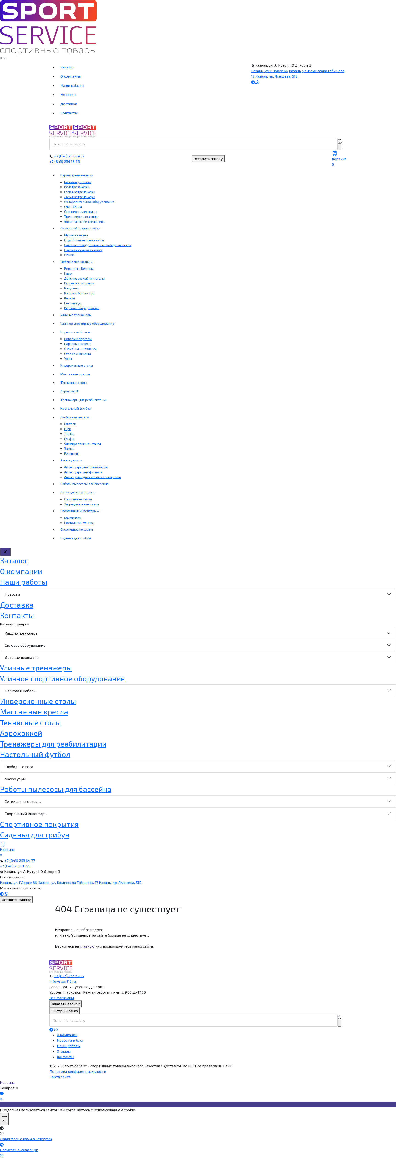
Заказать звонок (65, 1004)
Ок (4, 1121)
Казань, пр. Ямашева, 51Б (276, 76)
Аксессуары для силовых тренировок (92, 477)
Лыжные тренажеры (79, 197)
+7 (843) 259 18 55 (65, 161)
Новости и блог (70, 1040)
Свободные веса (73, 417)
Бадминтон (72, 518)
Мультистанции (76, 235)
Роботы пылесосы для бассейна (84, 484)
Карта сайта (60, 1077)
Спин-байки (73, 207)
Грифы (69, 439)
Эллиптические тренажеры (84, 221)
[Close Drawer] (5, 552)
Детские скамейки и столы (84, 278)
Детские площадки (75, 262)
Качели (69, 298)
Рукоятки (71, 453)
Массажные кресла (75, 374)
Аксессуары (69, 460)
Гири (67, 429)
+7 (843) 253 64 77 (69, 156)
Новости (68, 94)
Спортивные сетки (78, 499)
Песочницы (72, 303)
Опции (69, 255)
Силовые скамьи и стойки (83, 250)
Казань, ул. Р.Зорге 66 (269, 70)
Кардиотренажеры (75, 175)
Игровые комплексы (79, 283)
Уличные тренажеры (75, 315)
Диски (69, 434)
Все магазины (62, 997)
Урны (68, 358)
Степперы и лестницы (80, 211)
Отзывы (64, 1051)
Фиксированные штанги (82, 444)
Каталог (67, 67)
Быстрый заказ (64, 1010)
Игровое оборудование (81, 308)
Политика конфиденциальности (78, 1071)
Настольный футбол (75, 408)
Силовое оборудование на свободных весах (97, 245)
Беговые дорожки (77, 182)
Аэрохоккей (69, 391)
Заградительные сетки (81, 504)
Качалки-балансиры (79, 293)
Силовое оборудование (78, 228)
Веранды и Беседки (79, 268)
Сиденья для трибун (75, 538)
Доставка (68, 103)
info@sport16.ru (63, 981)
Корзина (7, 1082)
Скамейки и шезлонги (80, 349)
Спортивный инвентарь (78, 511)
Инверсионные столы (76, 365)
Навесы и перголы (78, 339)
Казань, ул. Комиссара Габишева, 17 (68, 882)
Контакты (69, 113)
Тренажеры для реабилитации (83, 400)
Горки (68, 273)
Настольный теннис (79, 523)
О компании (70, 76)
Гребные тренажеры (79, 192)
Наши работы (72, 85)
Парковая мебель (74, 332)
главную (87, 946)
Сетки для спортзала (76, 492)
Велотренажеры (76, 187)
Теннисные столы (73, 382)
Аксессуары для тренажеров (86, 467)
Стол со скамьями (77, 354)
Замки (69, 448)
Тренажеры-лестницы (81, 216)
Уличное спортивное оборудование (87, 323)
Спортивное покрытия (77, 529)
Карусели (71, 288)
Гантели (70, 424)
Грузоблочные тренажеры (84, 240)
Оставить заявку (208, 158)
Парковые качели (77, 344)
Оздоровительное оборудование (89, 202)
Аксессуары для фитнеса (83, 472)
